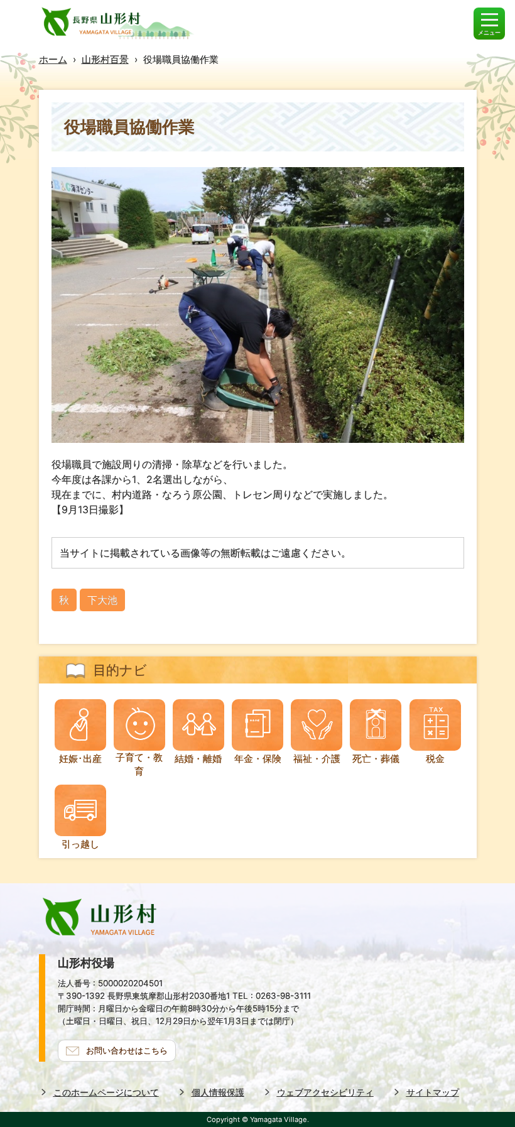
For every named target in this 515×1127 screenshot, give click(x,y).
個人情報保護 (218, 1092)
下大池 (102, 600)
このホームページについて (106, 1092)
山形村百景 (105, 59)
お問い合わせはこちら (127, 1050)
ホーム (53, 59)
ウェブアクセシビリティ (325, 1092)
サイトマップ (432, 1092)
